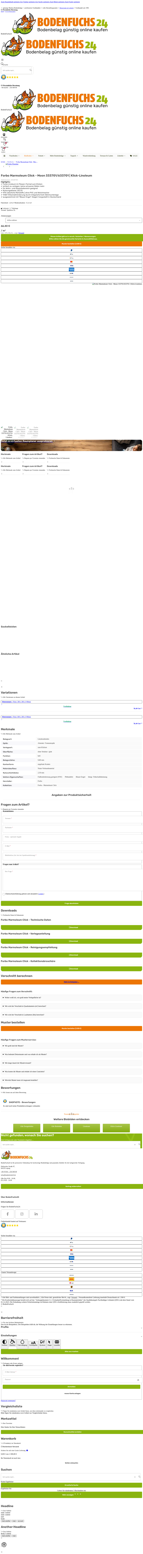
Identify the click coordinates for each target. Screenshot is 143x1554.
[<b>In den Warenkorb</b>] (3, 170)
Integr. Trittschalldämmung (97, 777)
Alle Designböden (26, 1126)
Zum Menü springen (57, 2)
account (20, 1521)
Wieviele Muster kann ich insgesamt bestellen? (21, 1080)
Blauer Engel (80, 777)
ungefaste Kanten (44, 764)
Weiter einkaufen (71, 1463)
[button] (3, 59)
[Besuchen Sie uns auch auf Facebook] (7, 1214)
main (14, 1521)
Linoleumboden (43, 739)
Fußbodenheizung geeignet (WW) (50, 777)
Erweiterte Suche (71, 1485)
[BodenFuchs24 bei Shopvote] (10, 77)
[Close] (1, 687)
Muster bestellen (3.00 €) (71, 244)
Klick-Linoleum (116, 1126)
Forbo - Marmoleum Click (47, 785)
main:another (6, 1521)
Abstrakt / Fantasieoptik (46, 743)
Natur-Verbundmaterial (46, 768)
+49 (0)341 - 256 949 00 (9, 1172)
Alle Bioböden (56, 1126)
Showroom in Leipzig (66, 8)
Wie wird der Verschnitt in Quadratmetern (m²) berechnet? (25, 1006)
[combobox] (73, 220)
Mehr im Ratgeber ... (71, 982)
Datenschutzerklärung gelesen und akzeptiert (24, 894)
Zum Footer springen (72, 2)
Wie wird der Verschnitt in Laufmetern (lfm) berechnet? (24, 1015)
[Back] (1, 681)
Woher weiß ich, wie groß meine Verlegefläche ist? (23, 998)
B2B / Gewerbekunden (8, 12)
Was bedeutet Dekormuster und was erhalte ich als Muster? (26, 1054)
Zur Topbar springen (27, 2)
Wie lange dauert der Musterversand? (18, 1063)
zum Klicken (42, 747)
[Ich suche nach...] (30, 70)
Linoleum (86, 1126)
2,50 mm (41, 773)
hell (39, 756)
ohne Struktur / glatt (45, 752)
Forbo (40, 781)
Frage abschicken (71, 903)
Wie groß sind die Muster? (14, 1046)
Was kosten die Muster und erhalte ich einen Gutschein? (25, 1072)
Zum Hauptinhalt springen (10, 2)
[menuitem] (14, 156)
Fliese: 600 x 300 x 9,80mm (16, 717)
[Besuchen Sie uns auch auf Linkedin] (36, 1214)
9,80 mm (41, 760)
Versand (21, 233)
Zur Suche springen (42, 2)
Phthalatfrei (69, 777)
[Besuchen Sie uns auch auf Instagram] (21, 1214)
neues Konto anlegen (72, 1393)
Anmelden (72, 1387)
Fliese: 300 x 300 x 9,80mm (16, 702)
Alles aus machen (71, 1351)
